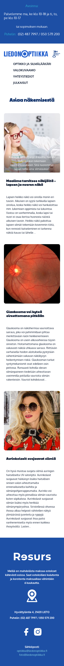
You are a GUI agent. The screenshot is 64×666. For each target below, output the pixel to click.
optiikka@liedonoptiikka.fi (32, 650)
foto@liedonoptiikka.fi (32, 654)
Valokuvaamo (24, 70)
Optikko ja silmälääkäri (32, 64)
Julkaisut (20, 82)
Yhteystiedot (23, 76)
